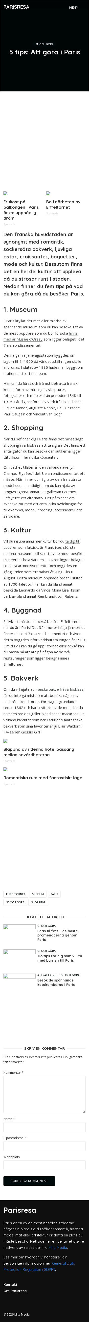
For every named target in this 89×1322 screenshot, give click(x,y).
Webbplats (11, 1157)
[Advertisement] (44, 139)
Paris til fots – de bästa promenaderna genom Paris (57, 935)
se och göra (15, 902)
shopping (38, 902)
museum (38, 894)
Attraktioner (47, 975)
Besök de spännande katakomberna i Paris (56, 982)
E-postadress (14, 1138)
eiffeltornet (15, 894)
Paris (54, 894)
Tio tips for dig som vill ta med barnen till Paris (59, 958)
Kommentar (13, 1073)
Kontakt (10, 1284)
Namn (9, 1119)
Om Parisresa (15, 1291)
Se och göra (44, 44)
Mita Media (57, 1247)
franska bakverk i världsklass (59, 689)
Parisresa (16, 7)
